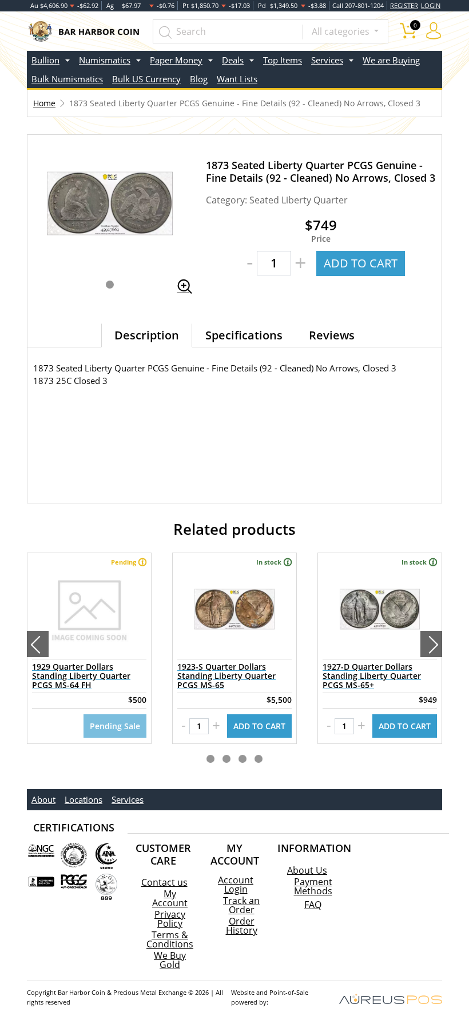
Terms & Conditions (169, 939)
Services (128, 799)
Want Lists (237, 79)
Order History (241, 926)
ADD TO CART (361, 263)
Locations (83, 799)
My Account (170, 898)
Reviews (332, 335)
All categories (342, 31)
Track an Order (241, 905)
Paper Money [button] (176, 60)
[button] (110, 285)
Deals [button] (233, 60)
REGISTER (404, 5)
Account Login (235, 884)
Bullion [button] (45, 60)
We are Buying (391, 60)
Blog (199, 79)
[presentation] (38, 644)
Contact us (164, 882)
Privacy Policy (169, 919)
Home (44, 103)
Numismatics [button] (104, 60)
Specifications (244, 335)
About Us (307, 870)
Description (146, 335)
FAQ (312, 904)
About (43, 799)
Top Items (282, 60)
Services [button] (327, 60)
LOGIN (430, 5)
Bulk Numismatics (67, 79)
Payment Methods (313, 886)
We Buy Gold (170, 960)
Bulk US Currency (146, 79)
